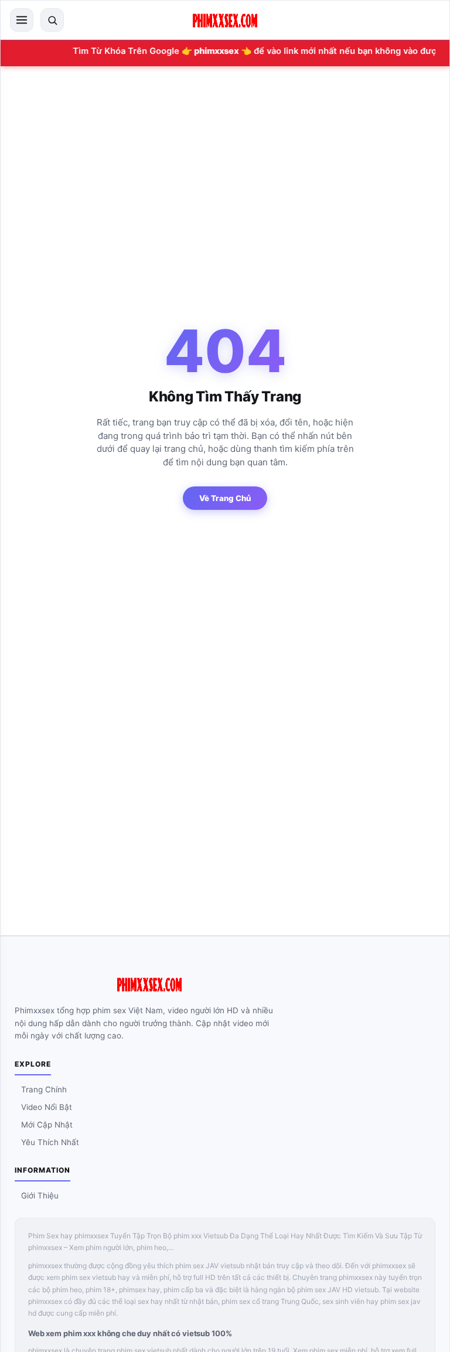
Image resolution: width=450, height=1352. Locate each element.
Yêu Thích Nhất (50, 1142)
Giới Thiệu (40, 1195)
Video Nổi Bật (46, 1107)
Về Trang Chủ (225, 498)
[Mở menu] (21, 20)
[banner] (225, 20)
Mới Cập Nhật (47, 1124)
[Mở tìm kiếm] (52, 20)
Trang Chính (44, 1089)
